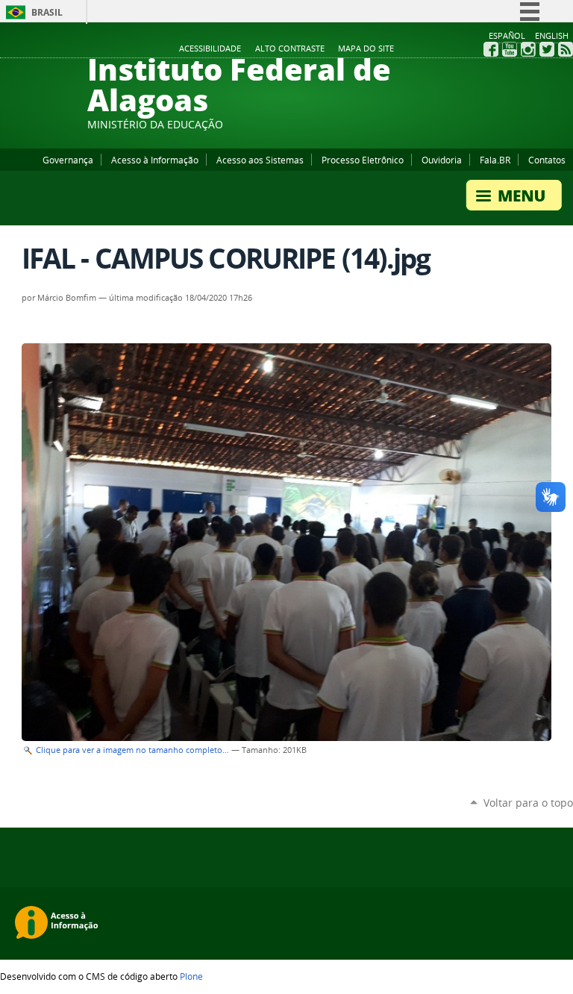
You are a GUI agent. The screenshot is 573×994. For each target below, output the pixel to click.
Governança (68, 160)
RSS (565, 49)
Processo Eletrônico (363, 160)
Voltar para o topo (528, 802)
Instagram (528, 49)
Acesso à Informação (154, 160)
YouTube (509, 49)
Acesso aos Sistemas (260, 160)
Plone (191, 976)
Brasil (47, 12)
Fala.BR (495, 160)
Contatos (547, 160)
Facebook (490, 49)
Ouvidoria (442, 160)
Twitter (546, 49)
